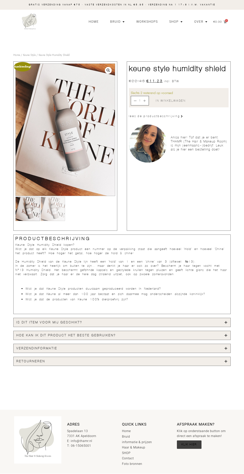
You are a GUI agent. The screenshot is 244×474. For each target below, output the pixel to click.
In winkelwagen (171, 101)
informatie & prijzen (137, 442)
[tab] (122, 322)
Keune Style (29, 55)
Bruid (115, 21)
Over (198, 21)
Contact (128, 458)
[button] (108, 70)
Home (94, 21)
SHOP (174, 21)
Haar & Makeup (133, 447)
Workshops (147, 21)
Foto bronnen (132, 464)
